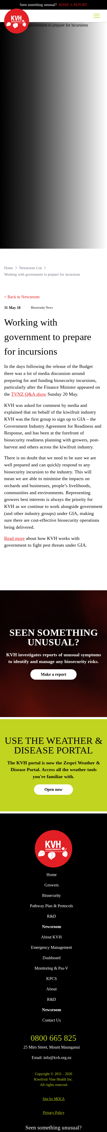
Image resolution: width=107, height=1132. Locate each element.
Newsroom (51, 926)
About (51, 989)
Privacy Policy (53, 1112)
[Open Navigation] (96, 16)
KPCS (51, 978)
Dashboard (52, 958)
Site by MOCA (54, 1099)
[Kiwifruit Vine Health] (53, 849)
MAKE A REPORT (73, 5)
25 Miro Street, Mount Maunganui (51, 1047)
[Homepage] (16, 21)
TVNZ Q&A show (28, 394)
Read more (14, 538)
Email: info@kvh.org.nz (51, 1057)
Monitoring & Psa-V (51, 968)
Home (8, 268)
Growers (51, 885)
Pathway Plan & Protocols (51, 906)
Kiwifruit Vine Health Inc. (53, 1079)
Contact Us (51, 1020)
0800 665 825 (53, 1038)
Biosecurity (51, 895)
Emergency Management (51, 947)
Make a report (53, 674)
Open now (53, 789)
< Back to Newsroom (21, 297)
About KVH (51, 937)
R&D (51, 916)
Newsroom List (30, 268)
